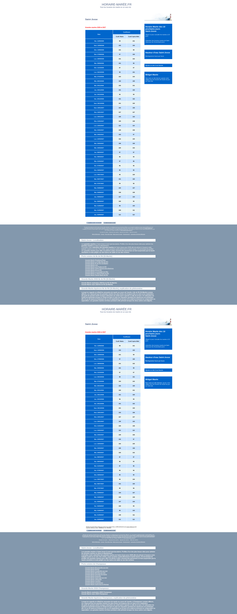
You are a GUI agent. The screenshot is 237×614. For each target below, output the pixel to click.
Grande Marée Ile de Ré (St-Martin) (96, 263)
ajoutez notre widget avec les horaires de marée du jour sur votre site (157, 79)
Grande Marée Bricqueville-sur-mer (96, 568)
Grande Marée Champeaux (94, 583)
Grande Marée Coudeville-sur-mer (96, 571)
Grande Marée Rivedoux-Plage (95, 260)
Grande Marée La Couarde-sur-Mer (96, 272)
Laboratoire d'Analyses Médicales (138, 234)
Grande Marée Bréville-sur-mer (95, 573)
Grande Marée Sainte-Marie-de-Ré (96, 275)
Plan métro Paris (108, 234)
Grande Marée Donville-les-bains (96, 574)
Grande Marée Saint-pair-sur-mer (96, 578)
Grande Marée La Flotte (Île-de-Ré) (96, 262)
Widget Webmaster (96, 234)
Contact (103, 234)
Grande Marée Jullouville (93, 579)
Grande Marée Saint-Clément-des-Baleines (99, 268)
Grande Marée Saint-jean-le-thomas (97, 584)
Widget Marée (151, 75)
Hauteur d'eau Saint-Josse (157, 52)
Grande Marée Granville (93, 576)
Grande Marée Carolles (93, 581)
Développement (126, 234)
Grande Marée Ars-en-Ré (93, 270)
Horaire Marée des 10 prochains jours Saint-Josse (155, 29)
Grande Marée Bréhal (92, 569)
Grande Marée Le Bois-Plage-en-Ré (97, 273)
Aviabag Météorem (148, 228)
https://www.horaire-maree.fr (126, 230)
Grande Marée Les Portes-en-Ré (96, 267)
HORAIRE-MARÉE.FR (117, 4)
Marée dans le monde (117, 234)
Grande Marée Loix (91, 265)
